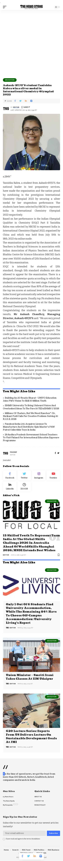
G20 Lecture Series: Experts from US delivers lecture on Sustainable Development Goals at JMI (31, 736)
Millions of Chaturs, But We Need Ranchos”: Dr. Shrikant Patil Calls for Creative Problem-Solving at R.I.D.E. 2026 (30, 416)
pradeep (13, 452)
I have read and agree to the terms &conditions (23, 839)
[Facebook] (55, 453)
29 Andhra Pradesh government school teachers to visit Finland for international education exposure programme (31, 437)
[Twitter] (24, 475)
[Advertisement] (31, 43)
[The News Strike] (31, 7)
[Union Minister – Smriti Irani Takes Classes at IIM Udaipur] (31, 655)
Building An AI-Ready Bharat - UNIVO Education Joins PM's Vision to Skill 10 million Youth (30, 399)
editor (16, 107)
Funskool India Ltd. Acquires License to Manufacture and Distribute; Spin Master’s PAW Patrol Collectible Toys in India (29, 427)
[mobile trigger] (5, 7)
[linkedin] (9, 486)
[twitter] (58, 453)
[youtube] (53, 475)
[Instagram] (39, 475)
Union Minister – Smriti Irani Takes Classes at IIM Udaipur (29, 677)
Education (9, 80)
